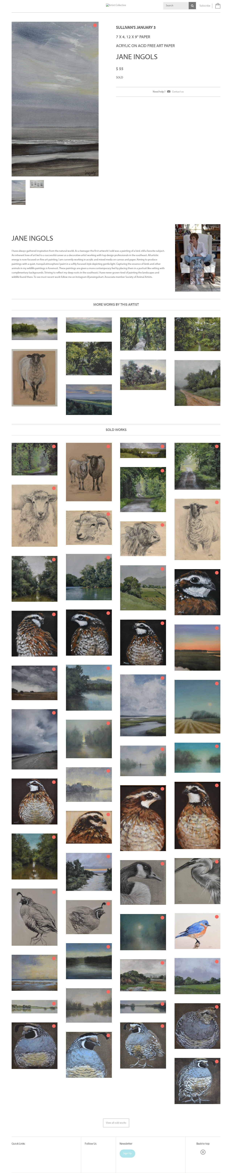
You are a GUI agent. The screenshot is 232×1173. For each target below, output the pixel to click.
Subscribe (205, 6)
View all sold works (116, 1123)
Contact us (178, 91)
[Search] (192, 5)
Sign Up (127, 1153)
